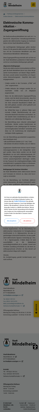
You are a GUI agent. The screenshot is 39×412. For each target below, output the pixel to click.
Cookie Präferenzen (20, 201)
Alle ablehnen (27, 221)
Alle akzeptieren (11, 221)
